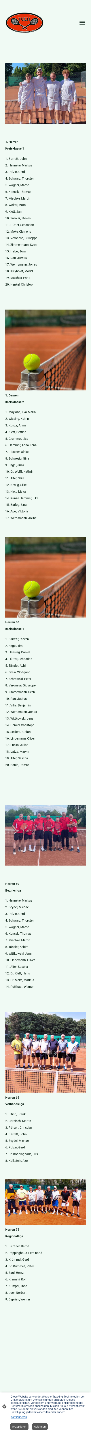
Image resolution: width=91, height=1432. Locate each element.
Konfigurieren (19, 1417)
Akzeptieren (19, 1426)
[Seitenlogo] (24, 22)
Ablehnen (40, 1426)
